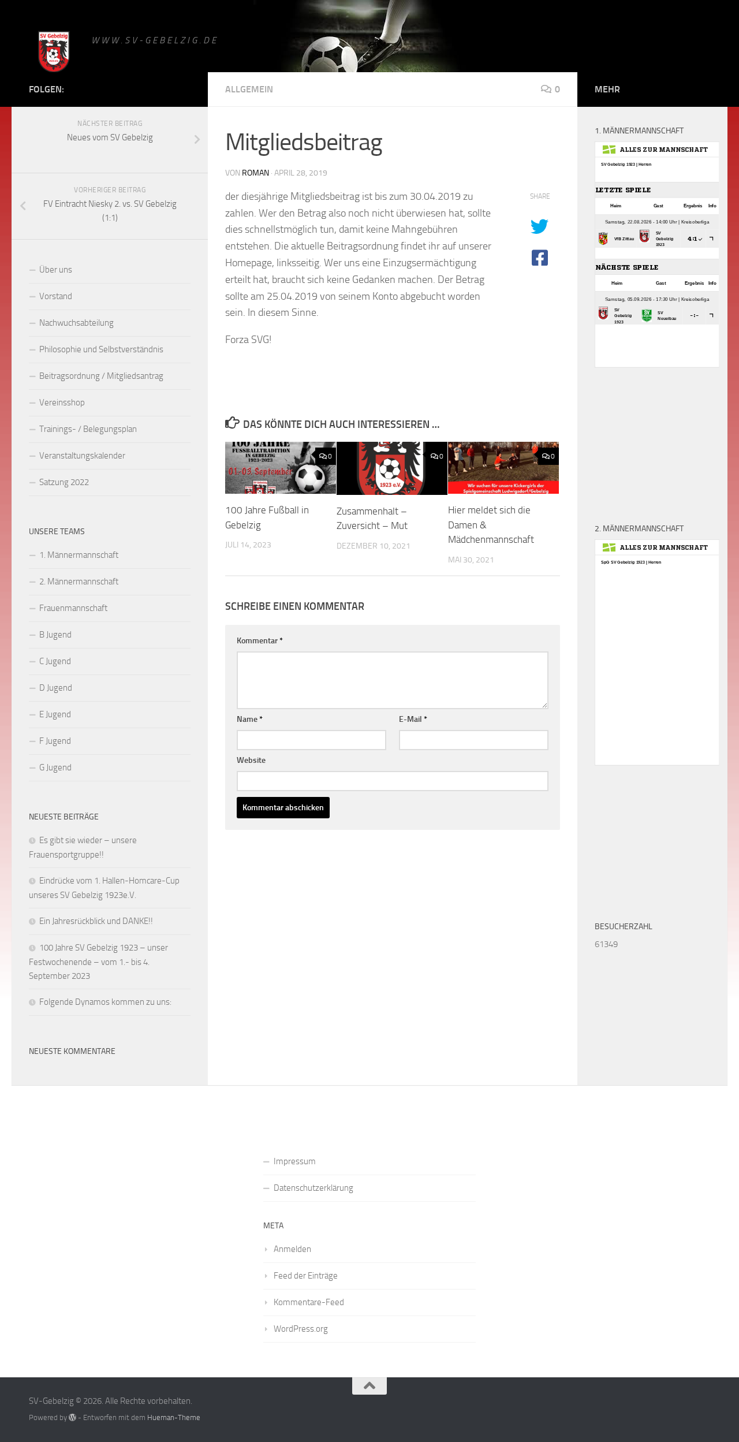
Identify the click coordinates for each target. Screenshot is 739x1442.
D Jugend (55, 688)
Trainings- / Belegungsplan (88, 429)
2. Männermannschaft (78, 581)
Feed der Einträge (306, 1275)
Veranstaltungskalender (82, 455)
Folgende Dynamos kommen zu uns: (105, 1002)
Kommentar (260, 641)
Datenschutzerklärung (313, 1188)
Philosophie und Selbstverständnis (101, 349)
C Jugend (55, 661)
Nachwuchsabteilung (76, 323)
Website (251, 760)
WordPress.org (301, 1329)
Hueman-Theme (173, 1417)
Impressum (295, 1161)
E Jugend (55, 714)
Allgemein (249, 89)
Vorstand (55, 296)
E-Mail (413, 719)
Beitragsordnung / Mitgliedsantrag (101, 376)
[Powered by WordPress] (72, 1417)
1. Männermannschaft (78, 555)
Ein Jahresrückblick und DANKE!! (96, 921)
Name (250, 719)
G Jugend (55, 767)
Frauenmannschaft (73, 608)
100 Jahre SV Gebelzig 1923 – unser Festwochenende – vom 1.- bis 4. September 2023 (98, 961)
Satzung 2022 (64, 482)
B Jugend (55, 634)
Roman (255, 173)
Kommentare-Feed (309, 1302)
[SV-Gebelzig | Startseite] (54, 53)
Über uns (55, 269)
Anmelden (292, 1249)
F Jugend (55, 741)
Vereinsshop (62, 402)
